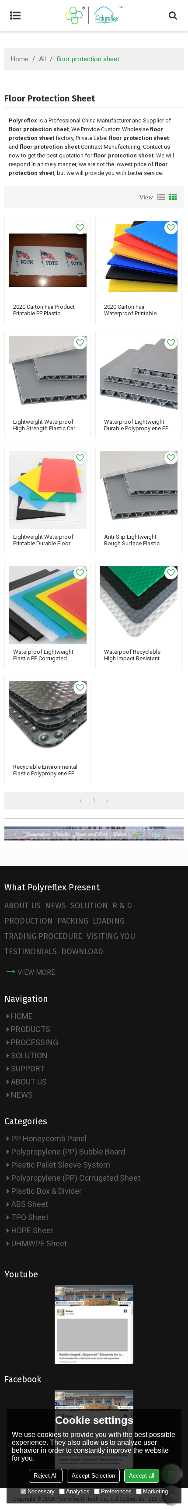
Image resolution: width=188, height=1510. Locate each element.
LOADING (109, 921)
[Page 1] (80, 800)
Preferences (116, 1491)
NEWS (55, 905)
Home (19, 59)
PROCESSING (34, 1042)
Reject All (46, 1475)
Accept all (141, 1475)
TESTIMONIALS (30, 951)
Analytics (78, 1491)
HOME (22, 1016)
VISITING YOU (111, 936)
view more (36, 972)
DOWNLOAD (82, 951)
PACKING (72, 921)
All (42, 59)
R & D (122, 905)
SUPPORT (28, 1068)
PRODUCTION (28, 921)
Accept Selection (93, 1475)
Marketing (155, 1491)
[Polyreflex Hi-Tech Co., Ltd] (94, 15)
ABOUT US (22, 905)
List (161, 197)
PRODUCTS (30, 1029)
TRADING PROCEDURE (43, 936)
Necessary (41, 1491)
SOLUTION (89, 905)
